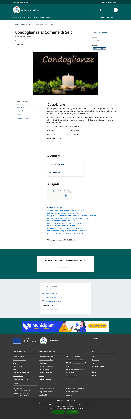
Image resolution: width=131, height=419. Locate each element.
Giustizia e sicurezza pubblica (75, 360)
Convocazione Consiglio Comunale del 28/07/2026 (64, 228)
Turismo (41, 376)
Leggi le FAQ (43, 395)
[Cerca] (116, 10)
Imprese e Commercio (45, 366)
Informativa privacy (72, 392)
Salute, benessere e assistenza (75, 369)
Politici (15, 369)
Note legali (69, 395)
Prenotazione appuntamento (48, 388)
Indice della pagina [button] (22, 101)
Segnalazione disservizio (46, 392)
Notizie (94, 357)
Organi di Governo (18, 357)
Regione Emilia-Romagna (20, 2)
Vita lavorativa (43, 363)
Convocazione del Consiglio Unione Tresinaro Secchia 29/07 (67, 230)
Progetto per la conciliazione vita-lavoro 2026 (62, 213)
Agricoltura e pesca (71, 376)
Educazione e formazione (73, 356)
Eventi (94, 375)
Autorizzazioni (70, 372)
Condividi (95, 33)
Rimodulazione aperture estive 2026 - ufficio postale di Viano (68, 218)
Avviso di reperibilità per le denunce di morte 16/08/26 (65, 211)
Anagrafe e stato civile (46, 357)
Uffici (14, 363)
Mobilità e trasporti (45, 379)
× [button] (129, 399)
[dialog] (65, 408)
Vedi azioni (104, 33)
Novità (23, 24)
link (83, 408)
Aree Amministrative (19, 360)
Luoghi (94, 372)
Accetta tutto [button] (58, 412)
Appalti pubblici (44, 369)
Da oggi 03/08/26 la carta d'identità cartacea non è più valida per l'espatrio (72, 215)
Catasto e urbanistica (45, 373)
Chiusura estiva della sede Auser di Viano (61, 225)
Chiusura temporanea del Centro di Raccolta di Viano (65, 233)
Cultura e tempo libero (46, 360)
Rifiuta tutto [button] (72, 412)
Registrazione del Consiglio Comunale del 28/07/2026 (65, 223)
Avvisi (29, 24)
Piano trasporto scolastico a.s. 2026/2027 (61, 220)
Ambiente (69, 366)
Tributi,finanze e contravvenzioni (76, 363)
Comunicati (95, 360)
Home (17, 24)
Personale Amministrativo (21, 373)
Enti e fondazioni (18, 366)
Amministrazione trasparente (75, 388)
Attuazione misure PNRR (20, 379)
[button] (65, 416)
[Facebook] (100, 10)
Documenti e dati (18, 376)
